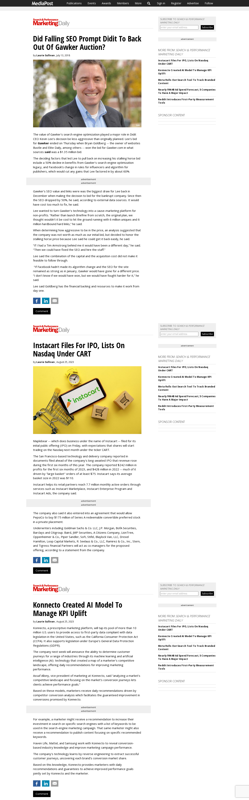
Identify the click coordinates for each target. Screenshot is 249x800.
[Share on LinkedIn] (45, 301)
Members (123, 3)
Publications (74, 3)
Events (92, 3)
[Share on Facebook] (36, 301)
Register (176, 3)
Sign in (161, 3)
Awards (106, 3)
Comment (42, 311)
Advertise (193, 3)
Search (149, 3)
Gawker (43, 143)
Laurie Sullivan (45, 55)
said (48, 152)
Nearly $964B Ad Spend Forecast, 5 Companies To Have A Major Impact (187, 91)
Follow (209, 3)
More (138, 3)
